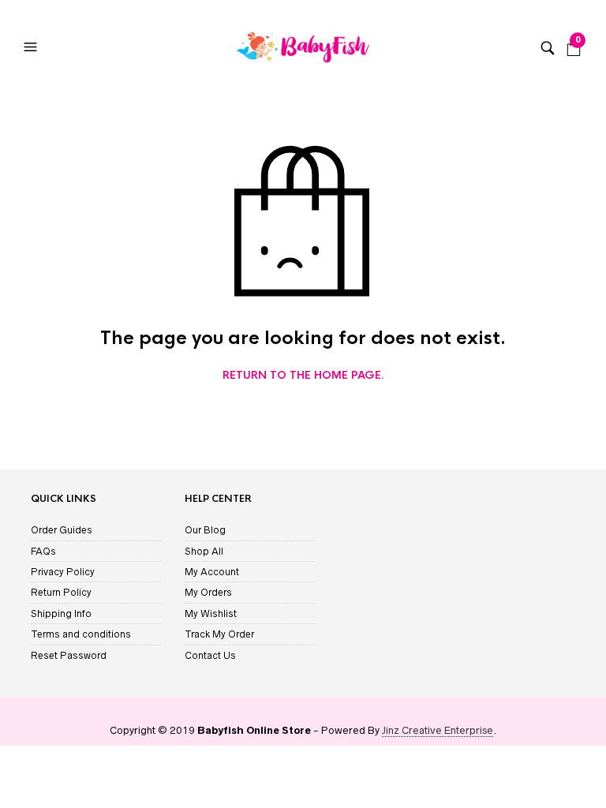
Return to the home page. (303, 375)
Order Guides (61, 530)
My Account (212, 572)
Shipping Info (61, 613)
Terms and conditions (81, 634)
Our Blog (205, 530)
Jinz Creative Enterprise (437, 730)
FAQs (43, 551)
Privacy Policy (63, 572)
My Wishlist (211, 613)
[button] (32, 47)
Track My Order (219, 634)
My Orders (208, 592)
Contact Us (210, 655)
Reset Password (69, 655)
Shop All (204, 551)
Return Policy (61, 592)
